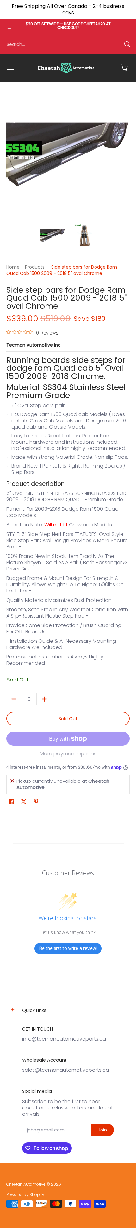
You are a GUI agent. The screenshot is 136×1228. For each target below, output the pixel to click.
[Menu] (10, 68)
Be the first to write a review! (68, 948)
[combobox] (62, 44)
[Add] (44, 699)
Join (102, 1130)
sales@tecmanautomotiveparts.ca (65, 1070)
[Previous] (11, 156)
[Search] (127, 44)
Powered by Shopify (25, 1194)
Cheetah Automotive (26, 1184)
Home (13, 267)
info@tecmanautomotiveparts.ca (64, 1038)
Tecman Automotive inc (33, 345)
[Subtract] (14, 699)
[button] (124, 68)
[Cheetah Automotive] (66, 68)
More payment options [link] (68, 754)
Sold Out (68, 718)
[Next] (125, 156)
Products (35, 267)
